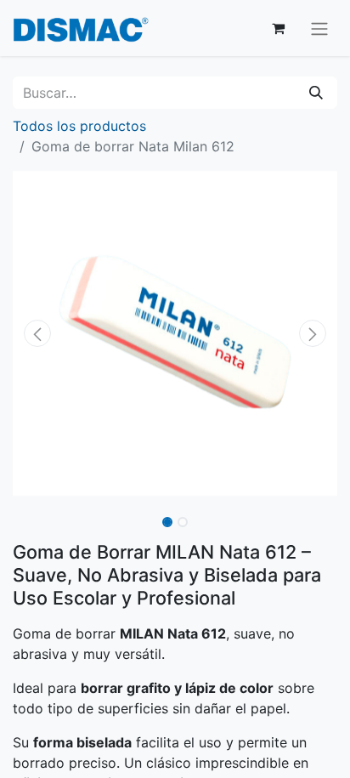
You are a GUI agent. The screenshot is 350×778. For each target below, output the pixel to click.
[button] (37, 333)
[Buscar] (316, 93)
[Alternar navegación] (319, 28)
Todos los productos (79, 125)
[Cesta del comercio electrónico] (278, 28)
